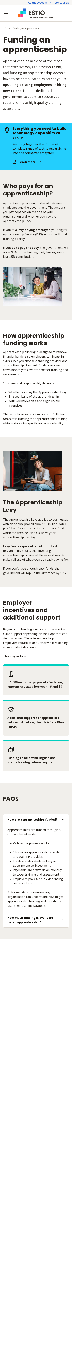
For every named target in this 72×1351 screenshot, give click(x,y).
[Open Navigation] (5, 13)
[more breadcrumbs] (5, 28)
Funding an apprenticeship (26, 28)
